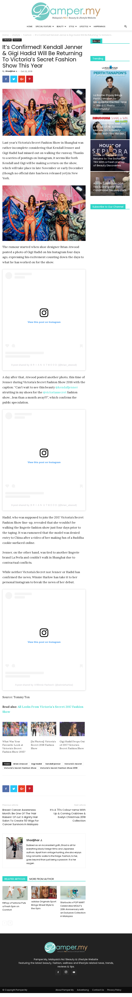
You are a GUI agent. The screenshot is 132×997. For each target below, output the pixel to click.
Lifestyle (84, 26)
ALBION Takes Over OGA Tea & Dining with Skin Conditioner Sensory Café (109, 186)
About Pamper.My (65, 989)
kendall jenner (53, 763)
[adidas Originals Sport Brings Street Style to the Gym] (44, 892)
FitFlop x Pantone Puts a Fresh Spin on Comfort (14, 906)
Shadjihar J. (11, 71)
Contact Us (98, 989)
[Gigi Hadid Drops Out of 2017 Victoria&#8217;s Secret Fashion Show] (72, 729)
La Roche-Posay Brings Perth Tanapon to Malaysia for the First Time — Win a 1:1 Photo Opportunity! (110, 102)
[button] (125, 26)
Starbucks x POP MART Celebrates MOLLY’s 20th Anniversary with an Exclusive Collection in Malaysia (73, 909)
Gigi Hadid (36, 763)
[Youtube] (74, 972)
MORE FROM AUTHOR (41, 879)
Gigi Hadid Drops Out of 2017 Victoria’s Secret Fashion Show (72, 745)
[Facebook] (58, 972)
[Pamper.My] (66, 11)
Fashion (27, 35)
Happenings (99, 26)
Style (71, 26)
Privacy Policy (114, 989)
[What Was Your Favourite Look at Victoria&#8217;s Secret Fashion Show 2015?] (15, 729)
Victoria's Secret (73, 763)
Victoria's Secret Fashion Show (20, 768)
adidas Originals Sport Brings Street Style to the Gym (43, 905)
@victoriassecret (55, 392)
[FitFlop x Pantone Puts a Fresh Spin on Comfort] (15, 893)
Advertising (83, 989)
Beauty (60, 26)
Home (29, 26)
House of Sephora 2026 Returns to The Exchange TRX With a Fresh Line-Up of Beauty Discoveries (109, 160)
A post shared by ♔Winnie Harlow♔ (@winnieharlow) (44, 684)
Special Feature (43, 26)
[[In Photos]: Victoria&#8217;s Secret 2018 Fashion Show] (43, 729)
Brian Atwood (20, 763)
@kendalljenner (67, 387)
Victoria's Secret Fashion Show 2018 (58, 768)
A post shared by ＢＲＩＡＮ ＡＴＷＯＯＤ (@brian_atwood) (44, 364)
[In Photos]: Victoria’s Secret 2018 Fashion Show (43, 745)
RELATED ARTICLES (14, 879)
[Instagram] (66, 972)
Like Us (96, 41)
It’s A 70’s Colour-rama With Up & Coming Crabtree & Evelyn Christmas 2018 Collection (68, 815)
